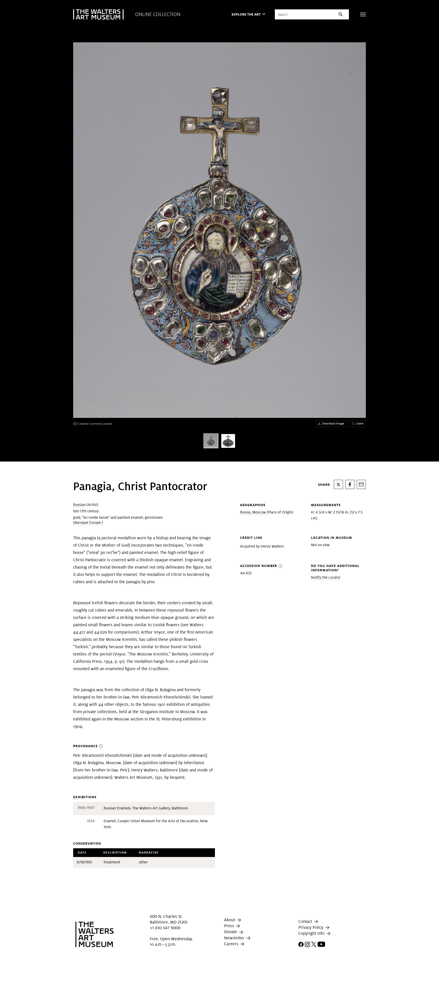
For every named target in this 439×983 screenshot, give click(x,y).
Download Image (333, 423)
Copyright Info (312, 933)
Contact (305, 921)
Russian (79, 504)
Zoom (360, 423)
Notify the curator (325, 577)
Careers (231, 943)
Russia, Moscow (253, 512)
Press (229, 925)
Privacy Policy (311, 927)
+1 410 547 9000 (165, 927)
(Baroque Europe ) (88, 522)
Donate (231, 932)
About (230, 919)
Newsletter (235, 937)
